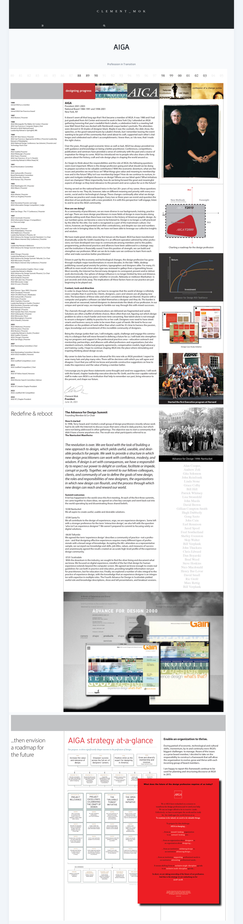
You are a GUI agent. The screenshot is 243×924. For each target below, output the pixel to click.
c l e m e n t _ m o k (121, 11)
